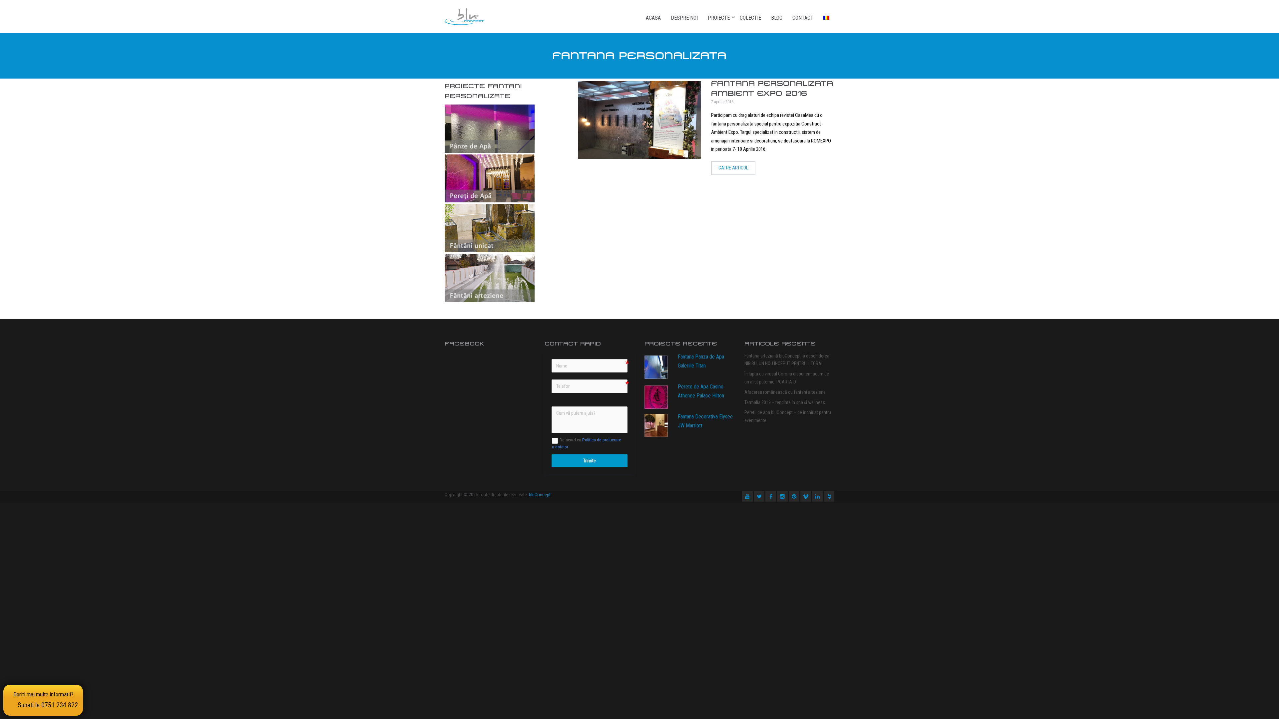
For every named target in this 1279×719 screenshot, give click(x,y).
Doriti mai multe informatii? (45, 700)
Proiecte (719, 18)
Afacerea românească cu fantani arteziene (785, 392)
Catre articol (733, 167)
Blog (776, 18)
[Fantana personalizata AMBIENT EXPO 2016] (639, 120)
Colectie (750, 18)
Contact (802, 18)
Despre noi (684, 18)
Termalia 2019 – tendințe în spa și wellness (784, 402)
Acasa (653, 18)
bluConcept (540, 494)
